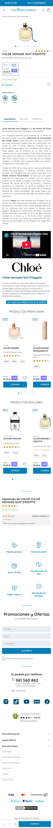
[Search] (43, 10)
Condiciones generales (11, 757)
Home (4, 16)
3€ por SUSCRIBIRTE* (33, 3)
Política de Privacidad (10, 763)
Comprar (34, 824)
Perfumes (12, 16)
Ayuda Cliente (9, 740)
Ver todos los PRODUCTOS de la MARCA (26, 302)
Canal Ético (6, 768)
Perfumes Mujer (23, 16)
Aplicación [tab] (24, 119)
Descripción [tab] (10, 119)
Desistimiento (7, 779)
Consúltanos (21, 690)
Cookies (5, 774)
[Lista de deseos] (25, 378)
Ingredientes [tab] (37, 119)
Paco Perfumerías (11, 734)
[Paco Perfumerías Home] (23, 10)
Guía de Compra (10, 746)
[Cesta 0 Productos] (49, 10)
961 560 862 (27, 680)
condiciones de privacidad (23, 658)
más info (28, 58)
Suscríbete (26, 651)
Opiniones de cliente (28, 721)
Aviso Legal (6, 751)
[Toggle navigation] (3, 10)
